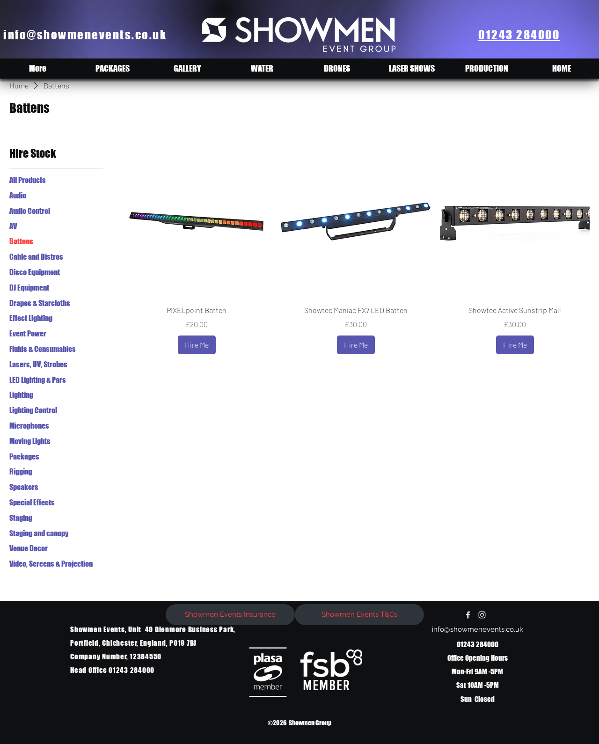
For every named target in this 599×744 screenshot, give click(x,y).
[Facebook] (468, 615)
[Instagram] (482, 615)
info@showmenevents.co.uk (85, 35)
